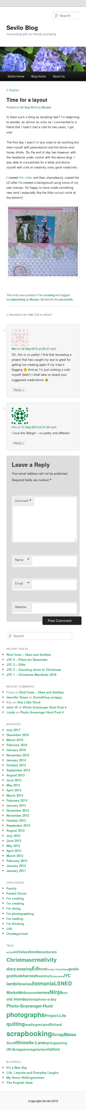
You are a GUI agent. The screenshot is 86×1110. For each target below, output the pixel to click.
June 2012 (13, 840)
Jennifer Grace (17, 697)
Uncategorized (17, 933)
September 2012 (18, 825)
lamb (11, 984)
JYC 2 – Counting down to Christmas (33, 669)
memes (42, 992)
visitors (53, 1049)
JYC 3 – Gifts (15, 664)
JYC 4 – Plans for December (27, 659)
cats (53, 951)
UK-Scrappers (17, 1049)
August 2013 (15, 775)
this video (25, 177)
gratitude (14, 975)
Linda (10, 712)
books (35, 951)
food (42, 969)
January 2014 (16, 760)
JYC (67, 976)
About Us (59, 76)
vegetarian (37, 1049)
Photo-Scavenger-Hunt (29, 1006)
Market (12, 992)
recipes (43, 1024)
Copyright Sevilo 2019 (43, 1101)
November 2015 (17, 755)
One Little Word (28, 702)
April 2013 (13, 790)
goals (73, 969)
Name (22, 560)
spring (50, 1042)
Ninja (55, 992)
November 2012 (17, 815)
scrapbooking (15, 299)
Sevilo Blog (22, 27)
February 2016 (16, 745)
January (58, 976)
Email (22, 583)
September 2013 (18, 770)
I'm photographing (20, 913)
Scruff (11, 1042)
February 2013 (16, 800)
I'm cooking (15, 898)
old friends (16, 999)
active (10, 952)
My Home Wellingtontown (25, 1077)
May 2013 (13, 785)
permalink (66, 299)
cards (45, 951)
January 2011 (16, 870)
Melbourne (27, 992)
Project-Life (55, 1015)
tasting (61, 1042)
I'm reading (14, 918)
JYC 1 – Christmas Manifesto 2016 (31, 674)
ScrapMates (64, 1034)
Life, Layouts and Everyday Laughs (32, 1072)
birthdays (21, 951)
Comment (23, 500)
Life (9, 928)
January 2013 (16, 805)
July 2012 (13, 835)
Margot (46, 107)
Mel (14, 348)
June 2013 (13, 780)
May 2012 (13, 845)
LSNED (63, 983)
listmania (43, 983)
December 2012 (17, 810)
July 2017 (13, 730)
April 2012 (13, 850)
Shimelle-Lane (30, 1042)
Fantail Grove (16, 893)
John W (12, 707)
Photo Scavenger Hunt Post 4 (44, 707)
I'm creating (46, 295)
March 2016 (14, 740)
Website (20, 607)
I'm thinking (15, 923)
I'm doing (13, 908)
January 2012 (16, 865)
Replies (12, 90)
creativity (44, 959)
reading (31, 1024)
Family (11, 888)
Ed (35, 968)
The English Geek (19, 1082)
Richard (55, 1024)
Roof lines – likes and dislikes (28, 654)
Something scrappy (47, 697)
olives (31, 999)
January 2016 (16, 750)
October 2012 (16, 820)
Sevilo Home (16, 76)
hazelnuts (45, 975)
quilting (15, 1023)
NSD (65, 993)
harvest (30, 975)
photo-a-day (46, 999)
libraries (24, 984)
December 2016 (17, 735)
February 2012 (16, 860)
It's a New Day (16, 1067)
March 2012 (14, 855)
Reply (19, 389)
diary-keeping (19, 969)
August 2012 (15, 830)
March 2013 (14, 795)
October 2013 (16, 765)
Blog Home (38, 76)
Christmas (19, 959)
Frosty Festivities (57, 969)
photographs (25, 1014)
